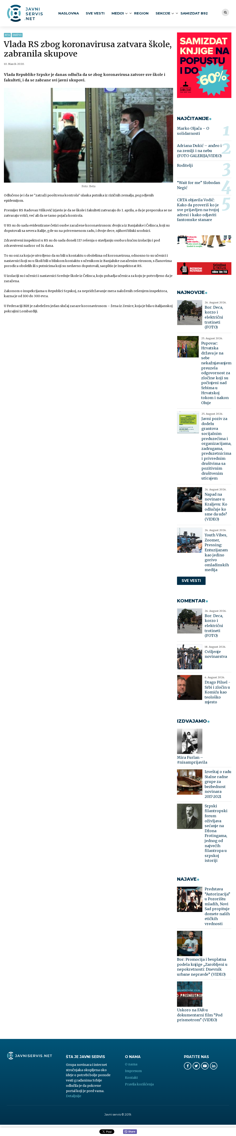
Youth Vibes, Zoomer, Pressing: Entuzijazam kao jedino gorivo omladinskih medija (217, 552)
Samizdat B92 (194, 13)
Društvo (17, 35)
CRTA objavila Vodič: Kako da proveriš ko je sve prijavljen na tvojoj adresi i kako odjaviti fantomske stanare (198, 210)
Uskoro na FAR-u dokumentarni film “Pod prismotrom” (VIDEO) (199, 1015)
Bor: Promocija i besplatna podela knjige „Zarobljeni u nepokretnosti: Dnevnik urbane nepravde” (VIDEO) (202, 967)
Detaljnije (73, 1096)
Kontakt (131, 1078)
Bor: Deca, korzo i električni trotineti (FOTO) (214, 317)
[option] (88, 135)
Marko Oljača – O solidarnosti (193, 131)
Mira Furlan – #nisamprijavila (192, 760)
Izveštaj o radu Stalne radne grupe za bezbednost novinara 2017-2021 (218, 784)
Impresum (133, 1071)
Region (141, 13)
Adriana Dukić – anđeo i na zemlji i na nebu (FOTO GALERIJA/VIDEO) (199, 150)
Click (130, 1131)
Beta (7, 35)
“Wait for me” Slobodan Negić (198, 185)
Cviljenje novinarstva (216, 654)
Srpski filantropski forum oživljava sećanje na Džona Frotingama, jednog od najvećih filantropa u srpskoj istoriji (216, 833)
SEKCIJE (163, 13)
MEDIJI (118, 13)
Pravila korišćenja (139, 1084)
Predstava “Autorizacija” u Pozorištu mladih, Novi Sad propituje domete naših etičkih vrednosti (217, 906)
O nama (131, 1064)
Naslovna (68, 13)
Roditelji (185, 165)
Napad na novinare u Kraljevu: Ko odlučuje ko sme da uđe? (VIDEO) (216, 506)
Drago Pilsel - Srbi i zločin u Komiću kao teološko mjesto (217, 692)
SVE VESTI (95, 13)
